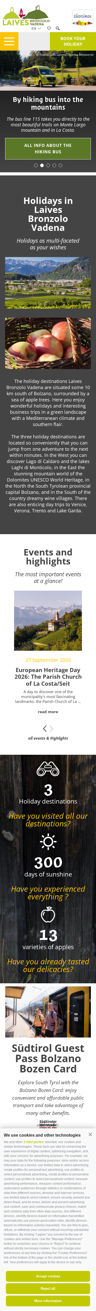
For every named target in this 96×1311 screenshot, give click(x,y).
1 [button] (36, 165)
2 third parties (34, 1142)
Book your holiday (73, 41)
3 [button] (48, 165)
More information (48, 1301)
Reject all (48, 1288)
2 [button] (42, 165)
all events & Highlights (48, 738)
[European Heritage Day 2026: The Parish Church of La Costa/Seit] (48, 621)
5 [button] (60, 165)
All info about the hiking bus (48, 149)
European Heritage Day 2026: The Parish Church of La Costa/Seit (48, 676)
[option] (48, 111)
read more (48, 711)
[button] (90, 1135)
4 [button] (54, 165)
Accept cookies (48, 1276)
